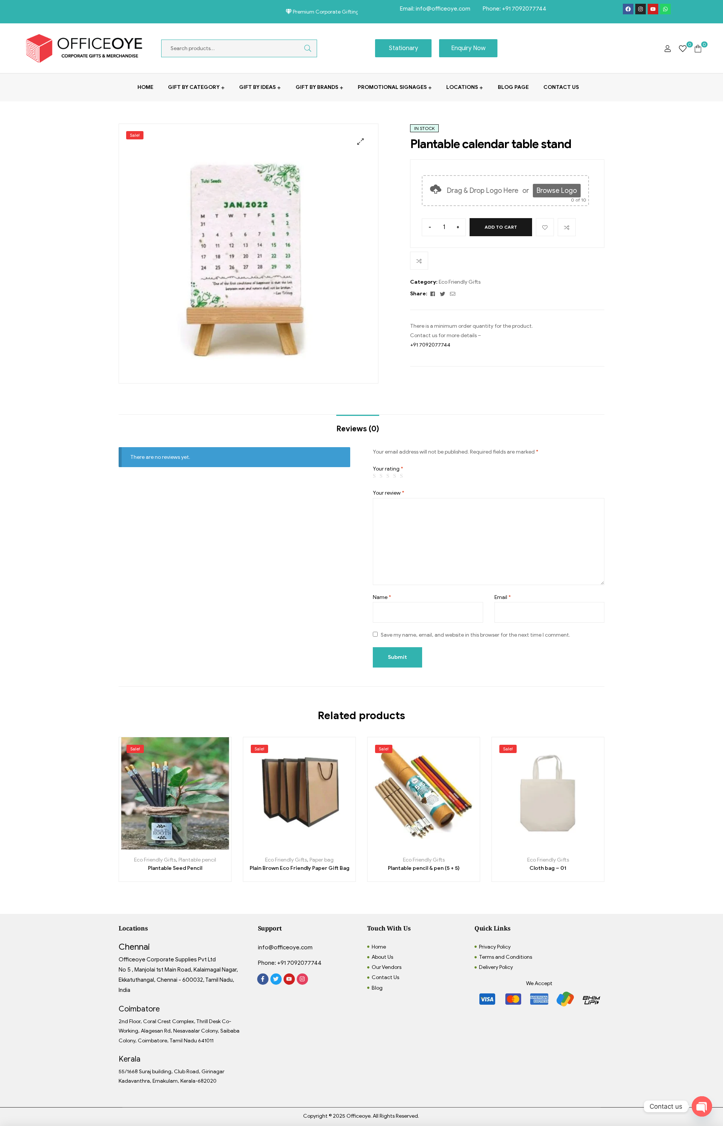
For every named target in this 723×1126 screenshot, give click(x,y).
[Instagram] (640, 9)
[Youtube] (653, 9)
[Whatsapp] (665, 9)
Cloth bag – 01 (547, 868)
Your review (388, 493)
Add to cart (501, 227)
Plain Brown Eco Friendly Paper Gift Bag (299, 868)
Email (502, 597)
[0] (682, 48)
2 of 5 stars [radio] (382, 476)
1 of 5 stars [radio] (375, 476)
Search (302, 48)
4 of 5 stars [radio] (395, 476)
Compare (567, 227)
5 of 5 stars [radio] (402, 476)
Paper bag (322, 860)
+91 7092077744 (524, 8)
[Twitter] (276, 979)
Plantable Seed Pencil (175, 868)
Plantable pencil (197, 860)
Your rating (388, 469)
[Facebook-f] (262, 979)
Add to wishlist (545, 227)
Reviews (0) (357, 429)
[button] (360, 141)
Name (382, 597)
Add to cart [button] (149, 846)
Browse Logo (557, 190)
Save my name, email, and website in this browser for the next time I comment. (475, 635)
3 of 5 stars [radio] (389, 476)
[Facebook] (628, 9)
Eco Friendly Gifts (459, 282)
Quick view (200, 846)
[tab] (357, 425)
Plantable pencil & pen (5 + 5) (423, 868)
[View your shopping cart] (698, 48)
